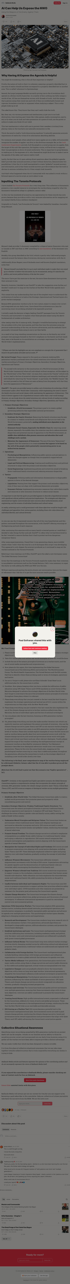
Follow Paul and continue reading (35, 648)
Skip (35, 653)
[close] (52, 629)
